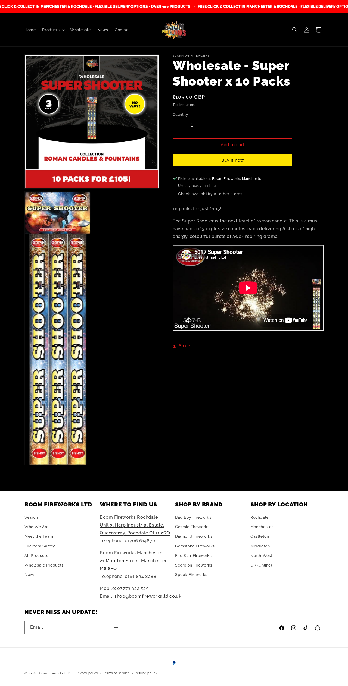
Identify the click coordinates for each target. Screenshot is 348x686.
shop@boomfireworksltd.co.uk (147, 596)
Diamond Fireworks (193, 536)
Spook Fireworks (191, 574)
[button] (53, 30)
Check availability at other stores (210, 194)
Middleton (260, 546)
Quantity (180, 114)
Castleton (259, 536)
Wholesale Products (44, 565)
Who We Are (36, 527)
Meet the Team (38, 536)
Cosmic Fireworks (192, 527)
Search (31, 517)
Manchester (261, 527)
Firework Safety (39, 546)
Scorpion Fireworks (193, 565)
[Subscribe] (116, 627)
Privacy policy (87, 673)
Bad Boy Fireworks (193, 517)
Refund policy (146, 673)
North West (261, 555)
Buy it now (232, 160)
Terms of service (116, 673)
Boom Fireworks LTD (54, 673)
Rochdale (259, 517)
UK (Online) (261, 565)
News (29, 574)
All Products (36, 555)
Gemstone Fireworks (195, 546)
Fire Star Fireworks (193, 555)
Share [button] (184, 346)
